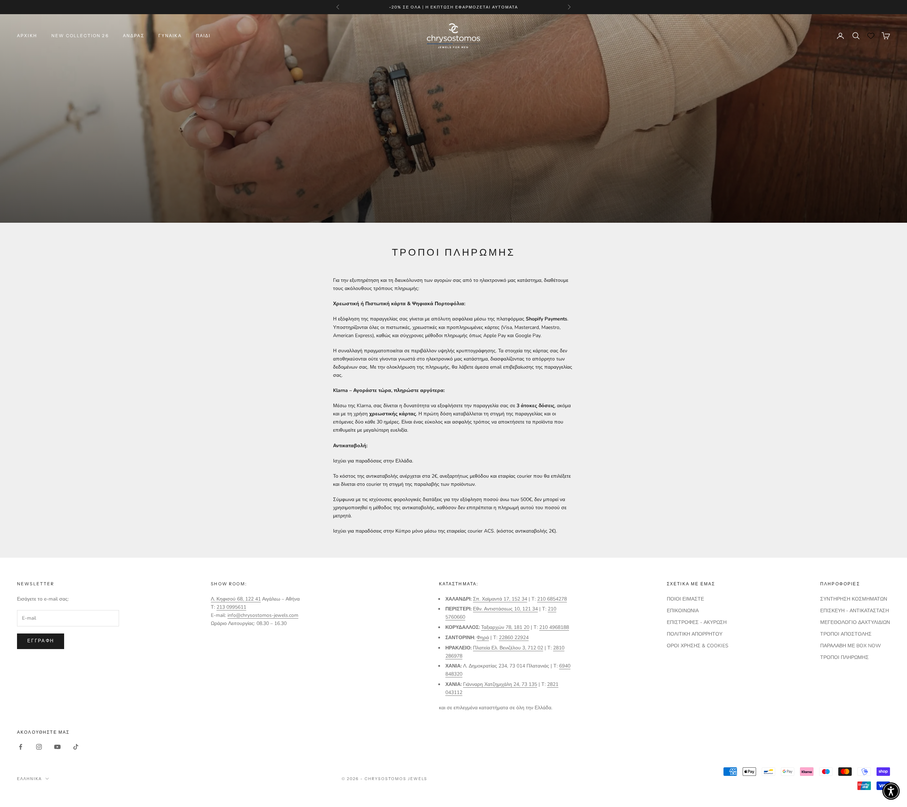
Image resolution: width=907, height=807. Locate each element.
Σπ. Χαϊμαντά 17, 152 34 (500, 599)
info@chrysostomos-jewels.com (262, 615)
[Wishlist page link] (870, 35)
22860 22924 (514, 637)
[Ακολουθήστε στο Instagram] (39, 746)
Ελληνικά (29, 778)
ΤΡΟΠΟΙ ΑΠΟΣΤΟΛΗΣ (846, 634)
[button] (891, 791)
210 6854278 (552, 599)
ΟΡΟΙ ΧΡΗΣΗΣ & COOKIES (697, 645)
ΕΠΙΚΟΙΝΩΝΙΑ (683, 610)
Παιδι (203, 35)
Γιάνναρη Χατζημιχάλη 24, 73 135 (500, 684)
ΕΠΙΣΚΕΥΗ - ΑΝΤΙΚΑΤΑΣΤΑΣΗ (854, 610)
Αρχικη (27, 35)
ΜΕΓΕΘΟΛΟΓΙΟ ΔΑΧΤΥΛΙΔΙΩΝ (855, 622)
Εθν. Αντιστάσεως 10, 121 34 (505, 609)
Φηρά (483, 637)
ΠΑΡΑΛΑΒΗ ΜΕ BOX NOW (850, 645)
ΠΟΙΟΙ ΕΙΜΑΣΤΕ (685, 599)
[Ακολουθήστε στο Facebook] (20, 746)
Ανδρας (133, 35)
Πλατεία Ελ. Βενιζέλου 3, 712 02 (508, 647)
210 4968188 (554, 627)
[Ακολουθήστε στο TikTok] (75, 746)
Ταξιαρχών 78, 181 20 (505, 627)
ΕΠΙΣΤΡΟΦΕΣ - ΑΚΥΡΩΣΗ (697, 622)
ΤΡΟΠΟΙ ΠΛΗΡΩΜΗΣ (844, 657)
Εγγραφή (40, 641)
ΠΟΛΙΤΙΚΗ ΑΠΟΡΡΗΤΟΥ (694, 634)
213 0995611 (231, 607)
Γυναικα (170, 35)
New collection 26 (80, 35)
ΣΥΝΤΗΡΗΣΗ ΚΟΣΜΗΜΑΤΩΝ (853, 599)
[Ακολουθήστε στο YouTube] (57, 746)
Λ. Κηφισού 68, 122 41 (236, 599)
